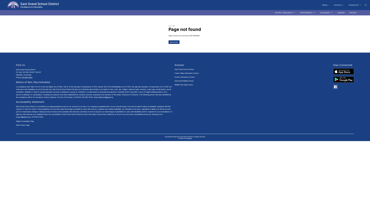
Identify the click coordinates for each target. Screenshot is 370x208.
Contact (353, 13)
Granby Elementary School (185, 77)
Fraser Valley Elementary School (187, 73)
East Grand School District (184, 69)
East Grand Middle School (184, 81)
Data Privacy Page (22, 125)
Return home (174, 42)
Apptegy (189, 138)
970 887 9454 (27, 77)
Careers (341, 13)
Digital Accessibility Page (25, 121)
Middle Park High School (184, 85)
